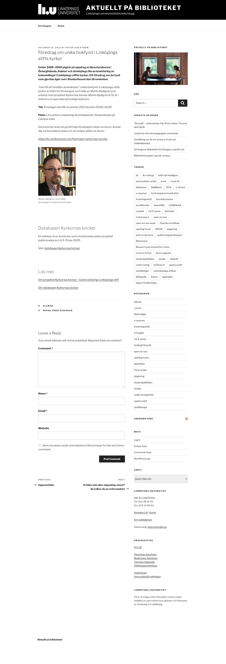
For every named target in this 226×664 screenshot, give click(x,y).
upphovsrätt (175, 264)
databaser (141, 187)
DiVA (168, 187)
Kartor (152, 512)
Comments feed (142, 452)
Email (42, 411)
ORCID (158, 229)
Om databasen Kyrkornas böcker (58, 287)
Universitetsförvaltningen (147, 576)
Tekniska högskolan (144, 561)
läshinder (169, 211)
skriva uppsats (163, 252)
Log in (137, 439)
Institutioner (140, 572)
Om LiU (138, 547)
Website (43, 428)
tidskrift (174, 258)
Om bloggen (44, 25)
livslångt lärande (142, 345)
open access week (146, 223)
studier (162, 258)
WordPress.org (142, 458)
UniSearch (159, 264)
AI (137, 175)
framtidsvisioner (164, 199)
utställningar (142, 270)
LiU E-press (154, 211)
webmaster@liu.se (157, 526)
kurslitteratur (143, 205)
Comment (45, 348)
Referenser (142, 241)
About (61, 25)
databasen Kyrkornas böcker (62, 248)
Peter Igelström (77, 47)
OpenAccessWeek (170, 223)
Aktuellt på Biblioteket (133, 7)
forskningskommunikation (165, 193)
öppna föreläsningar (58, 310)
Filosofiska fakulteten (145, 554)
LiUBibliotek (175, 205)
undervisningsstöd (143, 394)
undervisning (142, 264)
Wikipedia (141, 276)
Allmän (48, 306)
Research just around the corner (153, 246)
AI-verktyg (148, 175)
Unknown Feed (143, 419)
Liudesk (140, 211)
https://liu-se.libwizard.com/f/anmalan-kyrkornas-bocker (73, 138)
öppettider (167, 276)
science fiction (143, 252)
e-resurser (141, 193)
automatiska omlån (146, 181)
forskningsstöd (144, 199)
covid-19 (175, 181)
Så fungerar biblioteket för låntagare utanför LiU (159, 149)
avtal (163, 181)
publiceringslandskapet (169, 235)
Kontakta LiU (141, 512)
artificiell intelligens (168, 175)
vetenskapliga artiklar (164, 270)
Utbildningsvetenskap (145, 565)
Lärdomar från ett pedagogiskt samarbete (156, 133)
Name (42, 393)
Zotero (154, 276)
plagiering (172, 229)
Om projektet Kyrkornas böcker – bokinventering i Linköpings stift (78, 279)
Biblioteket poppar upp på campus (152, 155)
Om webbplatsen (143, 519)
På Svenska (140, 370)
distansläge (140, 314)
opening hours (143, 229)
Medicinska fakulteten (146, 558)
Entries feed (140, 446)
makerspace (142, 217)
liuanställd (159, 205)
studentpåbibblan (145, 258)
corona (137, 308)
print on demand (144, 235)
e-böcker (180, 187)
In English (139, 332)
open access (160, 217)
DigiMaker (156, 187)
